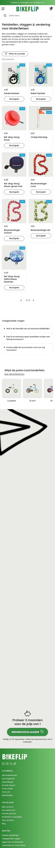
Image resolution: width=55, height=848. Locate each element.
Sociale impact (8, 785)
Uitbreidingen (8, 782)
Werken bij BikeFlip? (10, 835)
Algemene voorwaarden (12, 842)
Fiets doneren (8, 820)
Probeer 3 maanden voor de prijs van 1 (28, 2)
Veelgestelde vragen (11, 838)
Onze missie (7, 788)
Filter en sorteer (17, 53)
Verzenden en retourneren (14, 845)
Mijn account (8, 807)
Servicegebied (8, 778)
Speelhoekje (7, 795)
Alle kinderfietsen (9, 775)
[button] (50, 9)
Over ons (6, 792)
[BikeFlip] (27, 9)
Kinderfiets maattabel (11, 817)
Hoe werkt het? (8, 810)
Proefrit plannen (9, 813)
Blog (4, 823)
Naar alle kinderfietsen (14, 374)
